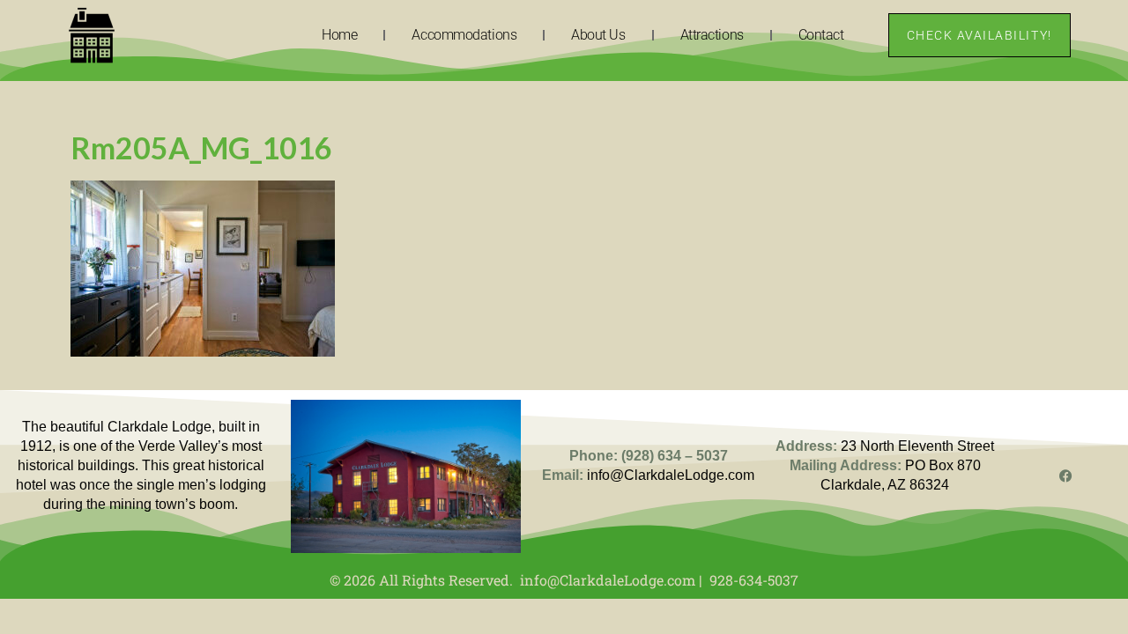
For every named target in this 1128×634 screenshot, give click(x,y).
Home (339, 34)
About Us (598, 34)
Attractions (712, 34)
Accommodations (464, 34)
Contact (821, 34)
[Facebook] (1065, 476)
